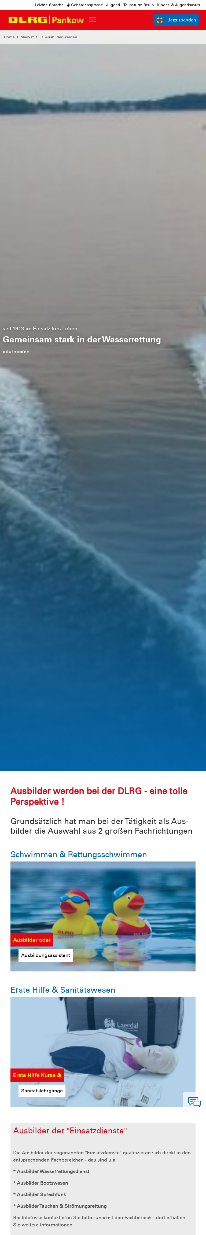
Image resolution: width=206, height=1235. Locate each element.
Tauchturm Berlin (138, 5)
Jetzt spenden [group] (182, 20)
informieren (20, 357)
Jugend (113, 5)
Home (9, 37)
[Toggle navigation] (92, 20)
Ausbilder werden (61, 37)
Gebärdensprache (86, 5)
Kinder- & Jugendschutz (178, 5)
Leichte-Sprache (49, 5)
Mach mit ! (29, 37)
